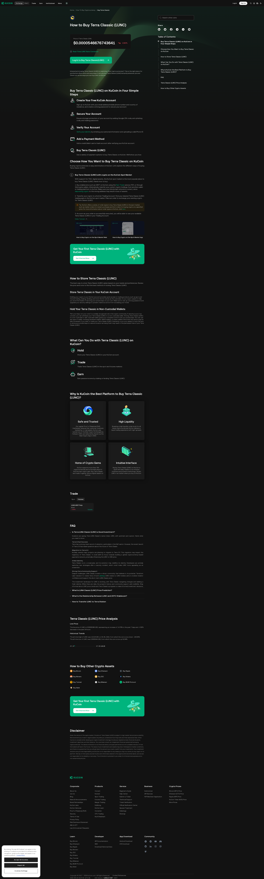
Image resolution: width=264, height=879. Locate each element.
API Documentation (101, 841)
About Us (73, 791)
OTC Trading (99, 814)
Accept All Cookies (21, 860)
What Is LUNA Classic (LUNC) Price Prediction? (92, 590)
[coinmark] (160, 846)
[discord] (160, 841)
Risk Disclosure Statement (79, 822)
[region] (21, 861)
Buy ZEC (73, 852)
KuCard (97, 794)
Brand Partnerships (76, 802)
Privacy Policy (74, 819)
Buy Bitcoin (74, 841)
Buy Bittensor (74, 861)
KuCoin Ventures (75, 808)
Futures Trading (100, 799)
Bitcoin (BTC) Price (175, 791)
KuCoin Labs (74, 805)
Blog (71, 796)
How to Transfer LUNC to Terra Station (89, 602)
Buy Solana (74, 855)
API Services (148, 794)
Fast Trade (120, 185)
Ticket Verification (126, 802)
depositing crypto (82, 191)
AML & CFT (74, 825)
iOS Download (124, 844)
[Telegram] (150, 841)
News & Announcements (78, 799)
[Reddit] (145, 846)
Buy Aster (73, 867)
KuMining (98, 805)
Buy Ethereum (74, 844)
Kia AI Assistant (100, 816)
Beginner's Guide (125, 791)
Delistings (123, 811)
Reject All (21, 865)
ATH (97, 646)
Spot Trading (99, 796)
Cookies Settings (21, 871)
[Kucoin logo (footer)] (77, 777)
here (123, 209)
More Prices (173, 802)
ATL (71, 646)
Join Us (72, 794)
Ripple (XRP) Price (175, 796)
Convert (97, 791)
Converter (98, 811)
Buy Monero (74, 849)
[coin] (145, 851)
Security (73, 814)
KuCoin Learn (99, 808)
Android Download (126, 841)
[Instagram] (155, 846)
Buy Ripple (73, 847)
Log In (235, 3)
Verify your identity (84, 132)
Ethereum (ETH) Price (176, 794)
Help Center (124, 794)
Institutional (148, 791)
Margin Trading (100, 802)
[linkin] (150, 846)
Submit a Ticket (125, 796)
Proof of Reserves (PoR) (78, 811)
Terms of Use (74, 816)
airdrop (102, 576)
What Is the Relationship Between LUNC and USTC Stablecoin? (99, 596)
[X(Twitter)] (145, 841)
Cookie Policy (20, 855)
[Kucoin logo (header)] (7, 3)
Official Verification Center (128, 805)
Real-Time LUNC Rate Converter (86, 52)
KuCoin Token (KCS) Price (177, 799)
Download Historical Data (103, 847)
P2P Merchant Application (153, 796)
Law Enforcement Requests (79, 828)
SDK (96, 844)
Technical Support (126, 799)
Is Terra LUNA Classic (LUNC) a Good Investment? (93, 532)
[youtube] (155, 841)
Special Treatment (126, 808)
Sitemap (122, 814)
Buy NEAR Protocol (76, 864)
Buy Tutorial (74, 858)
